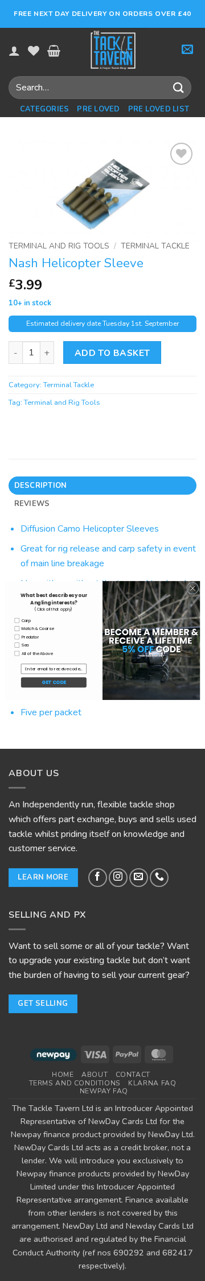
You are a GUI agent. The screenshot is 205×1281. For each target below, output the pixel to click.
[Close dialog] (192, 588)
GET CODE (53, 682)
